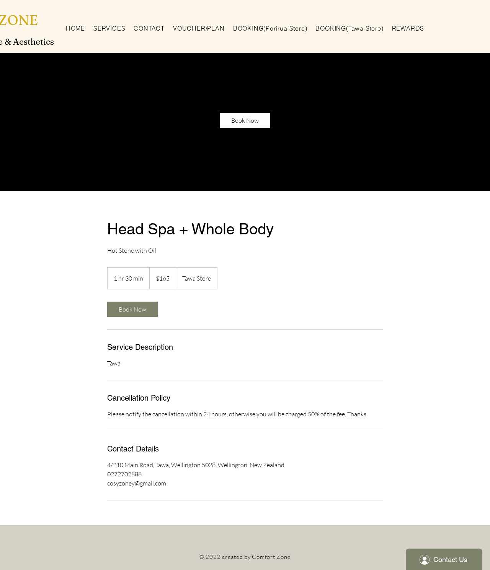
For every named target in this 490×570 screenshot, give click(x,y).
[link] (245, 120)
